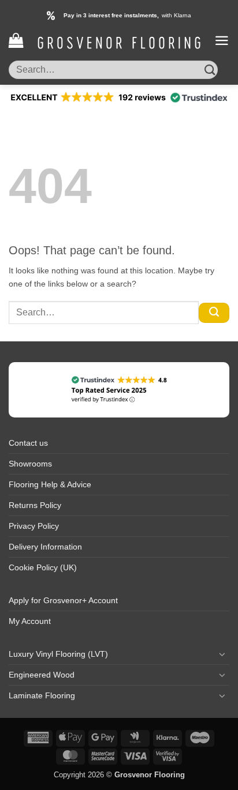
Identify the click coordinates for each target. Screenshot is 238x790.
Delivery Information (45, 546)
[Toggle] (222, 654)
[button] (16, 40)
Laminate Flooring (42, 695)
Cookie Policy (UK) (43, 567)
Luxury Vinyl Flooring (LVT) (58, 654)
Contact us (28, 442)
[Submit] (210, 69)
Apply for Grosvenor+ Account (63, 600)
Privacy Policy (34, 526)
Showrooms (30, 463)
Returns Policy (35, 505)
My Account (30, 621)
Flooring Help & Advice (50, 484)
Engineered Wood (42, 674)
